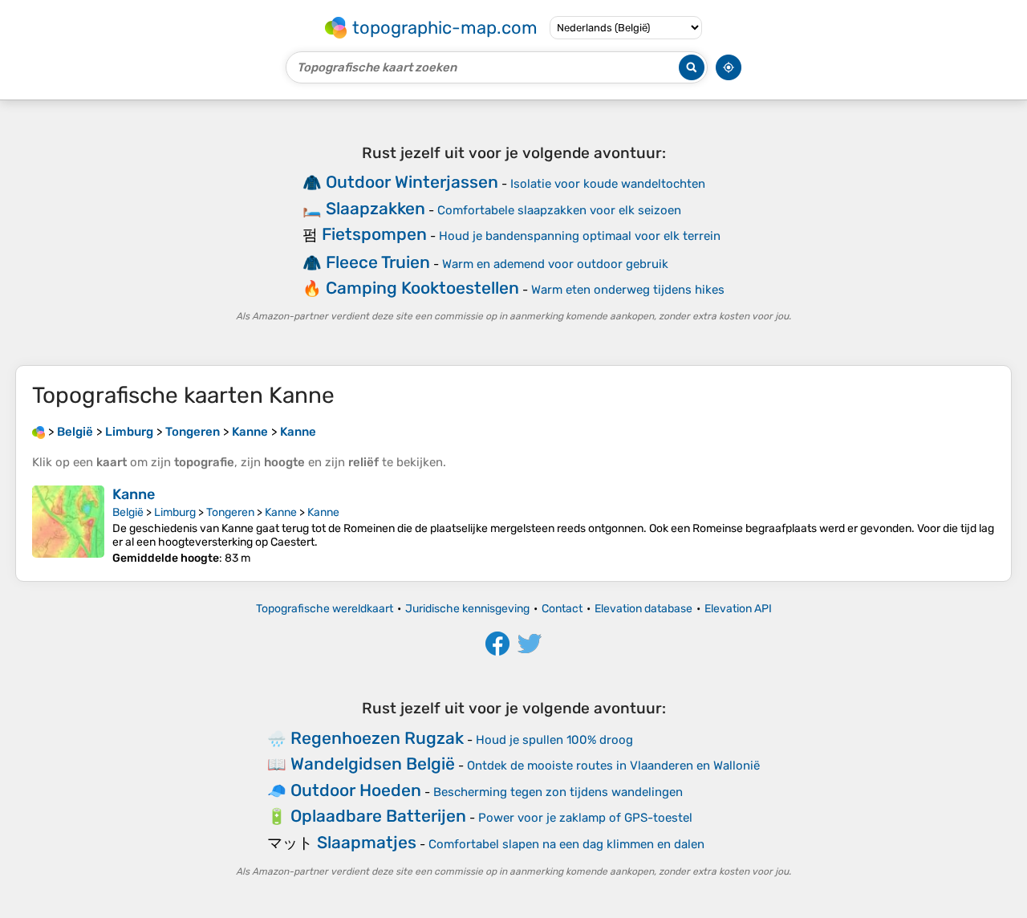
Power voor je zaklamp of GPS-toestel (585, 817)
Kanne (133, 494)
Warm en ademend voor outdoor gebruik (555, 264)
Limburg (175, 512)
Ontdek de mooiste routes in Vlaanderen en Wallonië (613, 765)
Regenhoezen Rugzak (377, 738)
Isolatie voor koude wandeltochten (607, 184)
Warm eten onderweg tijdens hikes (628, 289)
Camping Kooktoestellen (422, 288)
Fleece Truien (378, 262)
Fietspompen (374, 234)
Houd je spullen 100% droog (554, 740)
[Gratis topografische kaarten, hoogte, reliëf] (38, 431)
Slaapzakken (375, 208)
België (128, 512)
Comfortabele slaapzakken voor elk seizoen (559, 210)
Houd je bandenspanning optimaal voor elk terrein (580, 236)
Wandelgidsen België (372, 763)
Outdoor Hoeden (355, 790)
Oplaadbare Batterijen (378, 816)
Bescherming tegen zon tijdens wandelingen (558, 792)
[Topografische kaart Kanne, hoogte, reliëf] (68, 525)
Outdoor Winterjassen (412, 182)
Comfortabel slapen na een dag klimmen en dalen (566, 844)
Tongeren (230, 512)
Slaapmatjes (366, 842)
